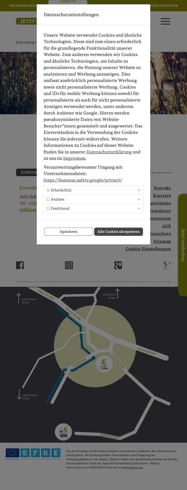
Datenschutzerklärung (109, 151)
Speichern (68, 231)
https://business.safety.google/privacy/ (83, 180)
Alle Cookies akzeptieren (118, 231)
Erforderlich (61, 190)
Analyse (57, 199)
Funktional (60, 208)
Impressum (74, 158)
